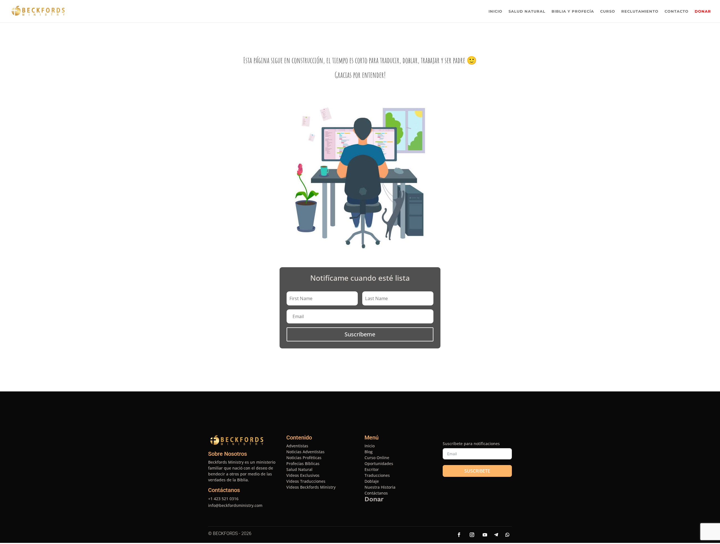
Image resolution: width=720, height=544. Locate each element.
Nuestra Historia (379, 487)
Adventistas (297, 445)
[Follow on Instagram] (471, 534)
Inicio (495, 11)
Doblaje (371, 481)
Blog (368, 451)
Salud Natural (526, 11)
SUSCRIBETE (477, 471)
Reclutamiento (639, 11)
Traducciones (377, 475)
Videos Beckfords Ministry (311, 487)
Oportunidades (378, 463)
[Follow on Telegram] (496, 534)
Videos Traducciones (305, 481)
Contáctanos (224, 490)
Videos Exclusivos (303, 475)
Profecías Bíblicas (303, 463)
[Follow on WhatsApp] (507, 534)
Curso (607, 11)
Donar (703, 11)
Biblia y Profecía (573, 11)
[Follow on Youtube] (484, 534)
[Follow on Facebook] (459, 534)
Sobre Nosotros (227, 453)
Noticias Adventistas (305, 451)
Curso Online (376, 457)
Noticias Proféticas (303, 457)
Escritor (371, 469)
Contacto (676, 11)
